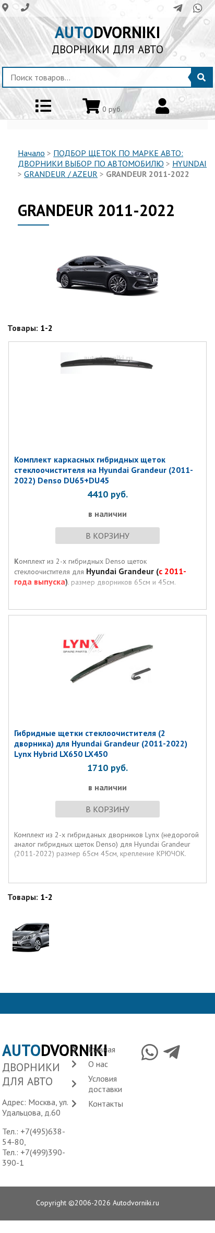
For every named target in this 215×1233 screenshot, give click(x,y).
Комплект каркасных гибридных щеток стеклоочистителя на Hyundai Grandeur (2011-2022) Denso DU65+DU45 (103, 469)
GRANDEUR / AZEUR (61, 174)
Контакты (105, 1103)
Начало (31, 153)
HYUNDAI (189, 163)
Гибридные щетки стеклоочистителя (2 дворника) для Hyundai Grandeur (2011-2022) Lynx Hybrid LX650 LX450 (100, 743)
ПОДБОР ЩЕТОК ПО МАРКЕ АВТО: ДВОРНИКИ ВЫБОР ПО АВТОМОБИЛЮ (100, 158)
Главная (101, 1049)
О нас (98, 1064)
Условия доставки (105, 1083)
